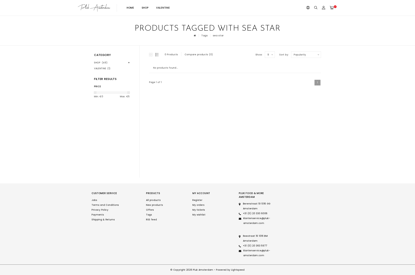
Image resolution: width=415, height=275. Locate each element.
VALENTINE (163, 7)
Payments (98, 214)
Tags (204, 35)
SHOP (145, 7)
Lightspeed (238, 269)
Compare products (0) (199, 54)
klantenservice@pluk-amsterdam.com (256, 221)
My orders (198, 205)
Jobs (94, 200)
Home (130, 7)
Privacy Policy (100, 209)
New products (154, 205)
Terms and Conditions (105, 205)
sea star (218, 35)
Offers (150, 209)
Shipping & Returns (103, 219)
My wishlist (199, 214)
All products (153, 200)
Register (197, 200)
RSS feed (151, 219)
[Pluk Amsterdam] (94, 8)
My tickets (198, 209)
